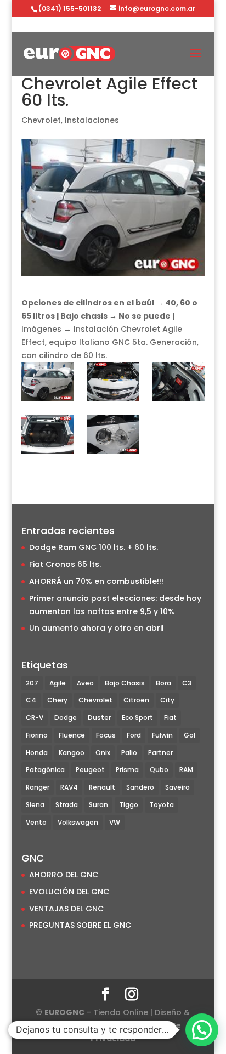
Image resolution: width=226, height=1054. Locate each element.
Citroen (136, 700)
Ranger (37, 787)
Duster (99, 717)
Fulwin (162, 735)
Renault (102, 787)
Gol (189, 735)
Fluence (72, 735)
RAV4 (69, 787)
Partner (160, 752)
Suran (98, 804)
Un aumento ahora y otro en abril (96, 627)
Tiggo (128, 804)
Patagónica (45, 769)
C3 (186, 683)
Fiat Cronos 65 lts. (65, 564)
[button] (201, 1029)
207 (32, 683)
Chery (57, 700)
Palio (129, 752)
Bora (163, 683)
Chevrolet (41, 120)
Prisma (127, 769)
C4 (31, 700)
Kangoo (71, 752)
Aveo (85, 683)
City (167, 700)
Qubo (159, 769)
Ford (134, 735)
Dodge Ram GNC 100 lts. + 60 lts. (93, 547)
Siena (35, 804)
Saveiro (177, 787)
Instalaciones (92, 120)
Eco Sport (137, 717)
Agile (57, 683)
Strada (66, 804)
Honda (37, 752)
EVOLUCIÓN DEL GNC (69, 891)
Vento (36, 822)
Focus (106, 735)
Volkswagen (78, 822)
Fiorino (37, 735)
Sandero (140, 787)
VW (114, 822)
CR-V (34, 717)
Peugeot (90, 769)
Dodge (65, 717)
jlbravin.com (105, 1025)
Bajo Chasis (125, 683)
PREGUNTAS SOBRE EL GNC (80, 925)
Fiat (170, 717)
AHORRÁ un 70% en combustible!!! (96, 581)
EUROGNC (64, 1012)
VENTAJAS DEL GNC (66, 908)
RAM (186, 769)
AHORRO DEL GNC (63, 874)
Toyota (161, 804)
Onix (102, 752)
